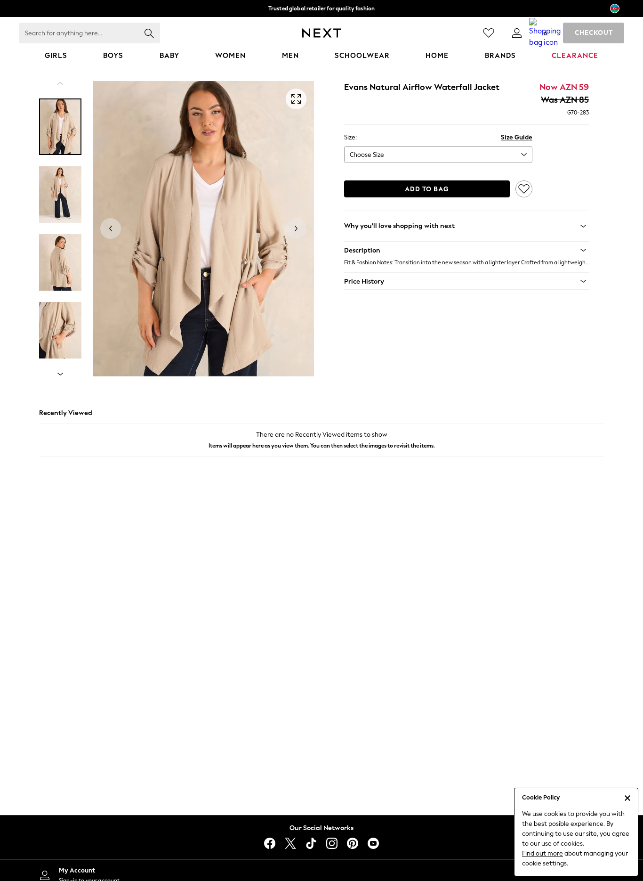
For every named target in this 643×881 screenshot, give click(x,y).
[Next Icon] (321, 33)
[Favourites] (488, 33)
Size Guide (516, 137)
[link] (516, 33)
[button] (466, 250)
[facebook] (269, 843)
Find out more (542, 853)
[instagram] (332, 843)
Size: (350, 137)
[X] (290, 843)
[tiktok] (311, 843)
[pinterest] (352, 843)
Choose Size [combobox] (367, 155)
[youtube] (373, 843)
